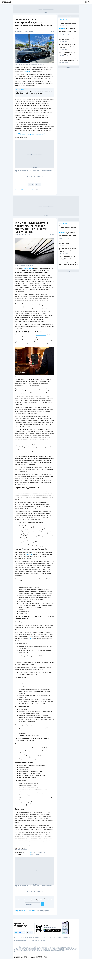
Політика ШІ (44, 937)
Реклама (59, 937)
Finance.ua (17, 189)
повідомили (27, 71)
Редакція (23, 937)
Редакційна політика (33, 937)
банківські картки (27, 268)
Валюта (35, 2)
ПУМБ (29, 638)
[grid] (46, 555)
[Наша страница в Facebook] (20, 932)
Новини (30, 2)
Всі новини (23, 189)
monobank (18, 491)
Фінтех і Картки (29, 234)
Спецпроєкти (66, 937)
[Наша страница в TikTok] (27, 932)
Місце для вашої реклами (46, 9)
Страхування (59, 2)
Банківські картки (49, 2)
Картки (32, 852)
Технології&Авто (28, 31)
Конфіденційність (34, 940)
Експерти (52, 937)
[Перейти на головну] (6, 2)
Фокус (25, 137)
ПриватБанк (28, 554)
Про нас (16, 937)
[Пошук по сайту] (88, 2)
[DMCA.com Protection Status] (17, 958)
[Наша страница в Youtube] (23, 932)
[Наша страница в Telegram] (16, 932)
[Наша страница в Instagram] (31, 932)
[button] (42, 904)
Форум (77, 2)
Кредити (40, 2)
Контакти (43, 940)
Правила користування (21, 940)
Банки (72, 2)
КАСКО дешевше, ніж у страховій (30, 134)
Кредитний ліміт (34, 854)
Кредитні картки (40, 852)
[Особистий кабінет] (86, 2)
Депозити (67, 2)
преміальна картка (41, 335)
